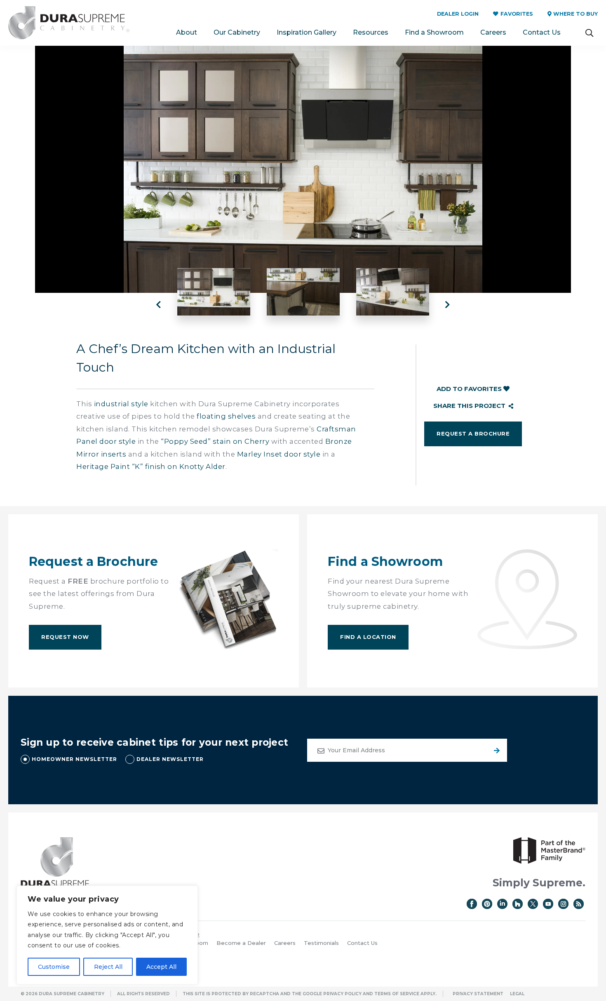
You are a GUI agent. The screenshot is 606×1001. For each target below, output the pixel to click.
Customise (54, 966)
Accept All (161, 966)
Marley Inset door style (279, 454)
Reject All (108, 966)
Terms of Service (396, 993)
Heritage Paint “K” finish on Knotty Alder (150, 466)
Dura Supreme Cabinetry (68, 23)
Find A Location (368, 637)
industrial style (121, 404)
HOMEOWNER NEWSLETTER (74, 759)
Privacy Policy (342, 993)
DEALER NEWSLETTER (170, 759)
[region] (107, 935)
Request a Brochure (473, 433)
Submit (495, 750)
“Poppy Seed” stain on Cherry (215, 441)
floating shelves (226, 416)
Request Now (65, 637)
